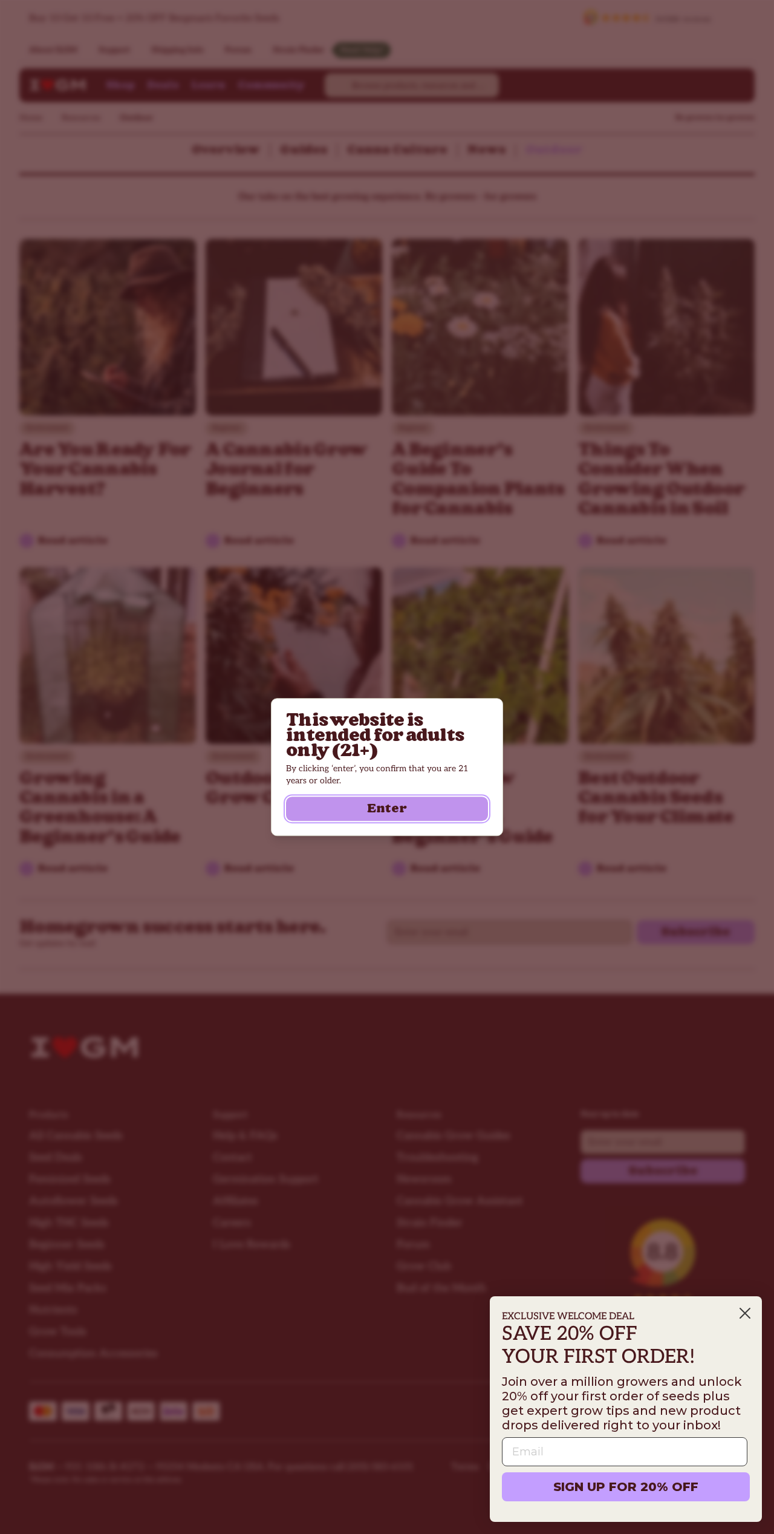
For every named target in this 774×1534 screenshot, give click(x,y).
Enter (387, 808)
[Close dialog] (745, 1313)
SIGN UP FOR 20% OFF (625, 1487)
